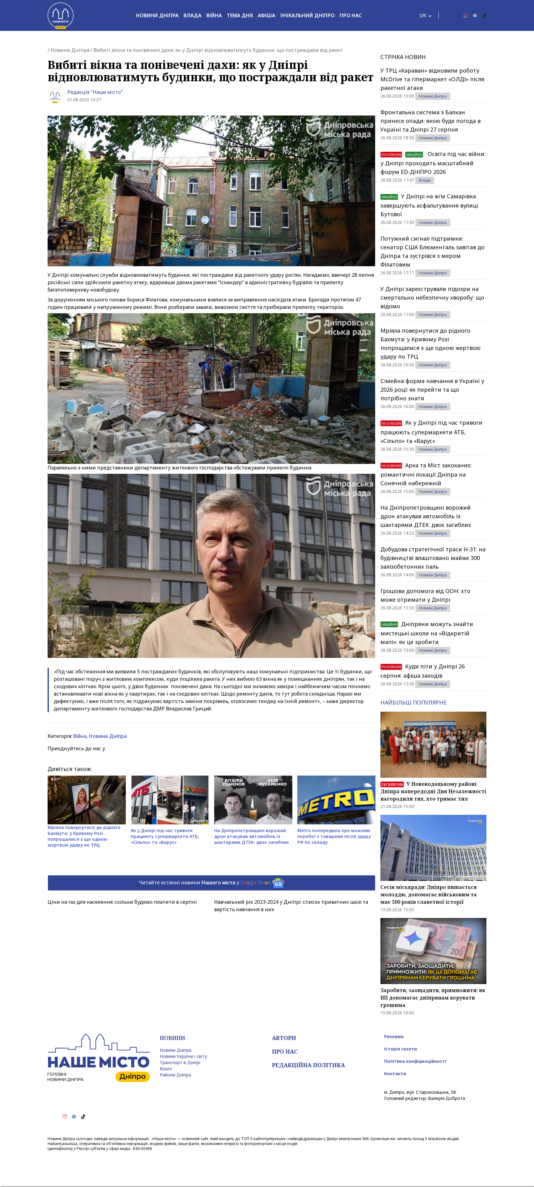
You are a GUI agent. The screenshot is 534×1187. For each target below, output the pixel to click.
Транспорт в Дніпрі (180, 1062)
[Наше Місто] (61, 15)
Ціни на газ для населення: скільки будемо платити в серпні (122, 902)
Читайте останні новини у (204, 882)
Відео (166, 1068)
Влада (192, 15)
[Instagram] (466, 15)
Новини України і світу (183, 1056)
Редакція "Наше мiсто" (95, 92)
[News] (475, 15)
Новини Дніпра (157, 15)
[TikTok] (484, 15)
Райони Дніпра (175, 1075)
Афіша (266, 15)
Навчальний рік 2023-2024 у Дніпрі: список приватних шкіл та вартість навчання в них (291, 906)
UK (422, 15)
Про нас (351, 15)
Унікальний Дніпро (307, 15)
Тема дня (240, 15)
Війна (214, 15)
